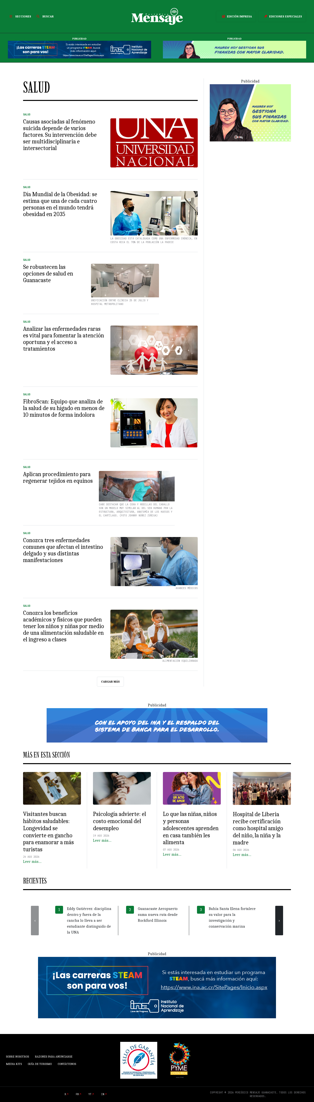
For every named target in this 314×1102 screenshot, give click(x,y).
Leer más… (32, 861)
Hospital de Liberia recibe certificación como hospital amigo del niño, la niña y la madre (258, 828)
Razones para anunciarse (53, 1056)
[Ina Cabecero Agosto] (79, 49)
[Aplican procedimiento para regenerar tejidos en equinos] (137, 492)
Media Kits (14, 1064)
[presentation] (35, 920)
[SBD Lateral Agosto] (250, 112)
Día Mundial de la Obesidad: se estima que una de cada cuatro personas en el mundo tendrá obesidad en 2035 (60, 204)
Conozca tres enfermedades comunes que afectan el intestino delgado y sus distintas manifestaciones (63, 550)
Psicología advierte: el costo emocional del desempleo (119, 821)
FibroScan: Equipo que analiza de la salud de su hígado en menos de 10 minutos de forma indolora (64, 408)
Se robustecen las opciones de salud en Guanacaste (48, 273)
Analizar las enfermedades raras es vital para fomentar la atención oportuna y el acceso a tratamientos (63, 338)
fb (77, 1094)
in (102, 1094)
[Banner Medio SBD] (157, 725)
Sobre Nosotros (17, 1056)
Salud (26, 114)
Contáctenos (67, 1064)
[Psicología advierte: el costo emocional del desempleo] (122, 788)
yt (90, 1094)
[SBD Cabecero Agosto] (234, 49)
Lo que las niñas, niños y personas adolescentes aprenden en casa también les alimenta (191, 828)
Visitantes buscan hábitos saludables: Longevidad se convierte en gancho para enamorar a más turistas (48, 832)
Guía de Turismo (40, 1064)
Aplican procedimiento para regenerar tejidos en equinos (58, 477)
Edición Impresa (239, 16)
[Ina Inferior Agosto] (157, 987)
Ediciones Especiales (285, 16)
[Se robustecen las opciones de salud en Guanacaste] (125, 283)
